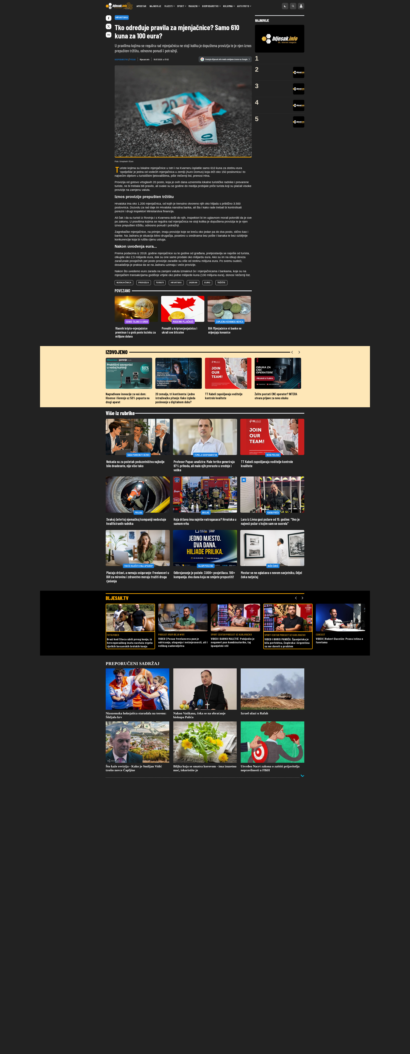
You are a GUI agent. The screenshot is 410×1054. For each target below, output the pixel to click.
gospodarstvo (121, 59)
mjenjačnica (124, 282)
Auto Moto (243, 6)
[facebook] (108, 18)
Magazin (193, 6)
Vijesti (168, 6)
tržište (221, 282)
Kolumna (228, 6)
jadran (193, 282)
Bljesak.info (144, 59)
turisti (160, 282)
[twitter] (108, 26)
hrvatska (176, 282)
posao (133, 59)
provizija (143, 282)
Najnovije (155, 6)
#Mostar (141, 6)
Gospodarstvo (210, 6)
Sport (180, 6)
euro (207, 282)
